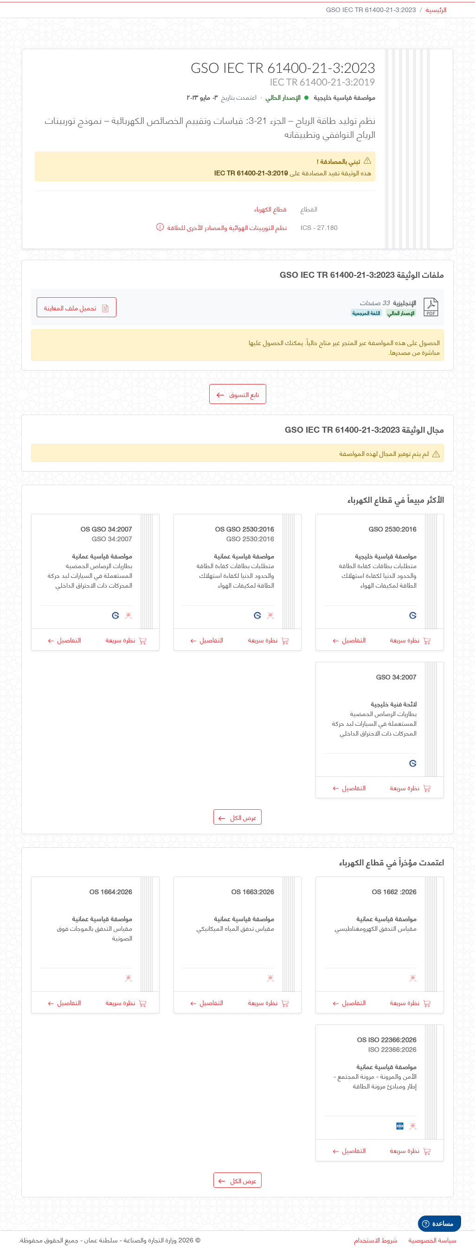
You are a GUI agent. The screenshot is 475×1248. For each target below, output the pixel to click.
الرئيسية (436, 9)
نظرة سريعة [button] (406, 639)
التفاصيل (352, 639)
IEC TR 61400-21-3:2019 (251, 172)
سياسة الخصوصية (432, 1239)
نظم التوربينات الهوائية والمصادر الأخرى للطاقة (226, 227)
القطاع (309, 208)
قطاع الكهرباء (270, 208)
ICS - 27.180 (319, 227)
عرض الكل (241, 817)
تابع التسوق (241, 394)
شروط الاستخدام (376, 1239)
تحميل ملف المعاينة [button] (73, 307)
